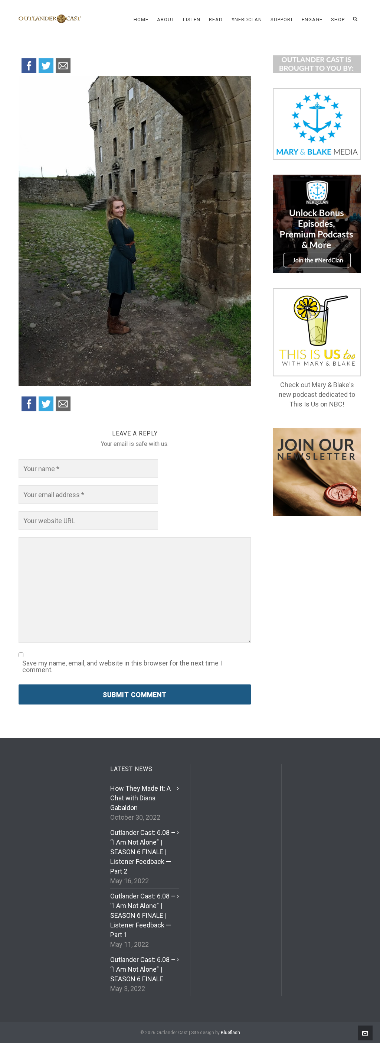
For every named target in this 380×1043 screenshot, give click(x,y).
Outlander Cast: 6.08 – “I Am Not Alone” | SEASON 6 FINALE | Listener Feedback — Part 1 (143, 915)
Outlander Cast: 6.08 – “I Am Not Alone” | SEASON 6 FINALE (143, 969)
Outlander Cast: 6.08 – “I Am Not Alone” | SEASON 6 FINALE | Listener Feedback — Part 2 (143, 852)
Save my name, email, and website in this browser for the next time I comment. (122, 666)
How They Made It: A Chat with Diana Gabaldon (140, 798)
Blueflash (230, 1032)
